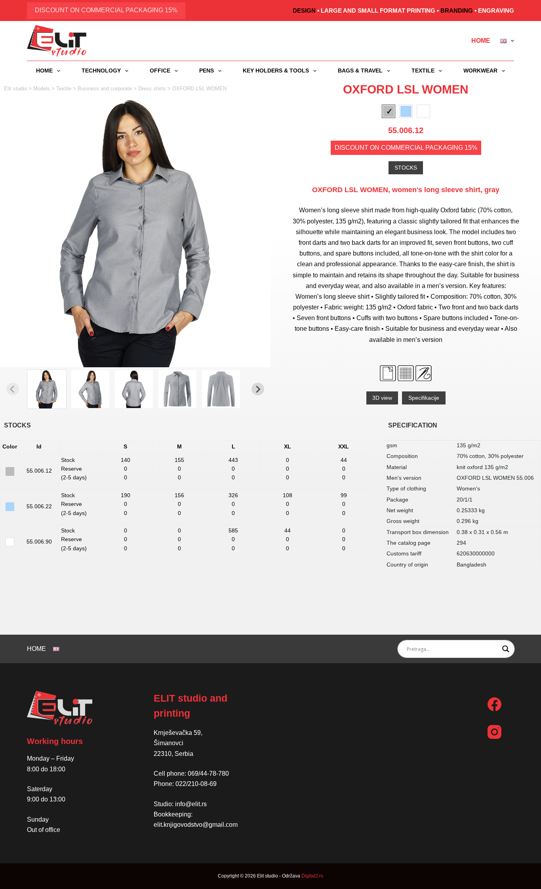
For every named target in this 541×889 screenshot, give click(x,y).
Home (480, 40)
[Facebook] (494, 704)
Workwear (480, 70)
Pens (206, 70)
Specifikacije (423, 398)
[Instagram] (494, 732)
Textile (422, 70)
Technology (101, 70)
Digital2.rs (312, 876)
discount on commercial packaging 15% (106, 10)
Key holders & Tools (276, 70)
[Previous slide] (12, 389)
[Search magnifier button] (505, 648)
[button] (47, 389)
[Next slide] (257, 389)
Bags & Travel (360, 70)
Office (160, 70)
